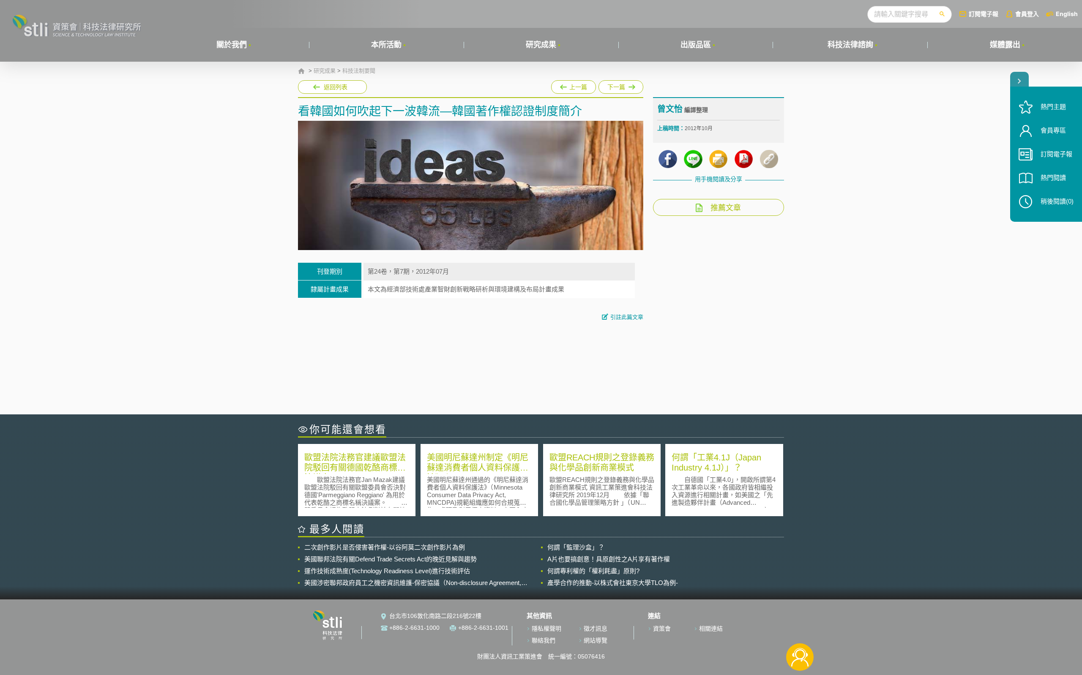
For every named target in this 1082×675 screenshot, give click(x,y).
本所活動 (386, 45)
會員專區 (1053, 130)
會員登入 (1027, 13)
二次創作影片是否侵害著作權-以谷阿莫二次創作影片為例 (384, 547)
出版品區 (695, 45)
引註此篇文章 (626, 317)
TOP (799, 629)
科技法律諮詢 (850, 45)
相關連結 (711, 628)
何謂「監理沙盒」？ (575, 547)
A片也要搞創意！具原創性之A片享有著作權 (608, 559)
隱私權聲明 (546, 628)
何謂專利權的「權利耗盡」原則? (593, 570)
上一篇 (573, 85)
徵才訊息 (595, 628)
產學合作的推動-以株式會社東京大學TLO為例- (612, 582)
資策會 (662, 628)
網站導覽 (595, 640)
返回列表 (335, 87)
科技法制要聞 (358, 71)
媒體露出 (1005, 45)
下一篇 (620, 85)
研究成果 (541, 45)
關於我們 (231, 45)
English (1067, 13)
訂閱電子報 (983, 13)
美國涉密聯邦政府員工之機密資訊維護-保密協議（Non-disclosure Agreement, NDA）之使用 (412, 583)
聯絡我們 (543, 640)
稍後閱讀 (1057, 201)
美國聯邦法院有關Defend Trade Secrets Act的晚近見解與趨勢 (390, 559)
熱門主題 (1053, 106)
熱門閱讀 (1053, 177)
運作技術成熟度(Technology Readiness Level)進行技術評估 (387, 570)
